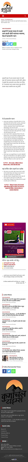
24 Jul (3, 302)
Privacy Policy (4, 435)
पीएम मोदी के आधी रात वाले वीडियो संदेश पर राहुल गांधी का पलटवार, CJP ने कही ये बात (13, 307)
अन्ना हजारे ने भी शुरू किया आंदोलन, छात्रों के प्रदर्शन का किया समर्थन (12, 329)
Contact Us (4, 431)
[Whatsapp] (14, 44)
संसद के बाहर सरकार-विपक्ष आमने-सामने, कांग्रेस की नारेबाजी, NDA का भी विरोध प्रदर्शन (14, 336)
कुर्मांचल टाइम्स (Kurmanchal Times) (15, 455)
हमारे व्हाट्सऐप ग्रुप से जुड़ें (9, 263)
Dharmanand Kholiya (11, 38)
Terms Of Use (4, 437)
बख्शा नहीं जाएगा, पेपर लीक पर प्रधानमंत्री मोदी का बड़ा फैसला (16, 358)
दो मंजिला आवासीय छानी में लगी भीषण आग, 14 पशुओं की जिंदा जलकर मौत (14, 282)
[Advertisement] (14, 103)
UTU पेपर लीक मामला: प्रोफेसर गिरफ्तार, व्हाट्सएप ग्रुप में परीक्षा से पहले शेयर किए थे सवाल (13, 350)
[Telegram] (11, 44)
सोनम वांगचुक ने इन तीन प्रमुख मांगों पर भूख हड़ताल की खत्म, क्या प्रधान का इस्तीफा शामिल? (13, 299)
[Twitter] (7, 44)
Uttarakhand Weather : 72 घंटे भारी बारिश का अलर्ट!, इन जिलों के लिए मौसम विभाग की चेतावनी (14, 314)
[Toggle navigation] (3, 16)
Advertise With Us (5, 433)
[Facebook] (4, 44)
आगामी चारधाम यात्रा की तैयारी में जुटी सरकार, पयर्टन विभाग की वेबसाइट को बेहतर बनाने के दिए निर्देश (14, 276)
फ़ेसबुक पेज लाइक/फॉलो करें (9, 264)
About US (3, 429)
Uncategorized (6, 28)
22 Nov (3, 38)
